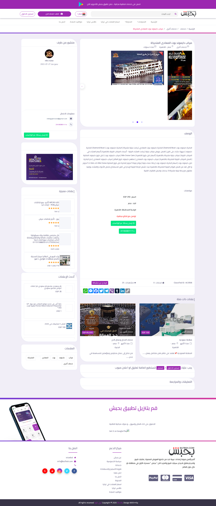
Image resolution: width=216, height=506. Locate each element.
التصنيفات (142, 22)
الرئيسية (154, 22)
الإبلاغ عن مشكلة (100, 283)
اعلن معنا (117, 473)
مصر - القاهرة (165, 47)
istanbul (69, 457)
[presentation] (192, 86)
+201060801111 (127, 231)
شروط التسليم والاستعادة (110, 469)
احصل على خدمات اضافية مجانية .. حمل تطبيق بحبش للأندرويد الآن (113, 4)
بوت (53, 357)
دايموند (62, 357)
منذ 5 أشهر (184, 343)
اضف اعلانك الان (52, 14)
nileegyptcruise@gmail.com (57, 118)
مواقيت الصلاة (76, 22)
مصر (80, 14)
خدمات (183, 29)
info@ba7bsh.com (65, 461)
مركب (71, 357)
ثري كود (98, 503)
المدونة (129, 22)
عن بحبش (117, 457)
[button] (142, 122)
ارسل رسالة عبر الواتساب (122, 223)
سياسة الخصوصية (114, 461)
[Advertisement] (137, 255)
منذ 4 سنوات (148, 47)
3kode (120, 503)
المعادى (45, 357)
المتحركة (31, 357)
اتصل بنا (62, 22)
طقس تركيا (91, 22)
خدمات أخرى (171, 29)
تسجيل (160, 368)
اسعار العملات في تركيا (110, 22)
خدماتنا (118, 465)
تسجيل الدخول (27, 14)
